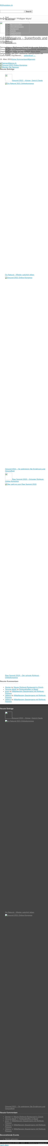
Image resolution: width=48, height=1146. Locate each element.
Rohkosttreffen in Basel (28, 689)
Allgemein (31, 59)
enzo (7, 691)
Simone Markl (10, 689)
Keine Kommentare (19, 59)
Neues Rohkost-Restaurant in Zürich (28, 687)
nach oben (4, 1145)
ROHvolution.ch (6, 5)
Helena (8, 695)
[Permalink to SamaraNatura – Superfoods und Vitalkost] (14, 32)
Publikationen (15, 35)
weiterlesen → (29, 55)
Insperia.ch (42, 1143)
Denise (8, 687)
